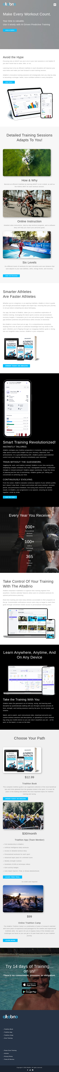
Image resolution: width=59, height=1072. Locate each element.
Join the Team (10, 497)
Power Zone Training (10, 1050)
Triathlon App (8, 1032)
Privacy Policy (8, 1056)
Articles (6, 1053)
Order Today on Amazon (16, 366)
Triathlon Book (8, 1029)
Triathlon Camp (8, 1035)
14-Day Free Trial (12, 877)
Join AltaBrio (9, 30)
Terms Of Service (9, 1059)
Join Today (9, 82)
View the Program (11, 275)
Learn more (10, 940)
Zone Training (8, 1038)
